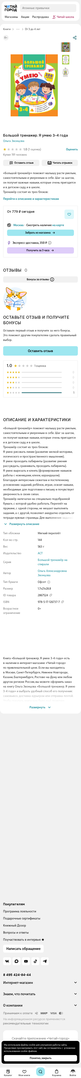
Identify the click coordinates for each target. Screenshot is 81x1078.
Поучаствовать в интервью (22, 939)
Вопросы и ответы (16, 932)
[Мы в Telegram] (45, 961)
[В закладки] (69, 214)
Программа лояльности (19, 911)
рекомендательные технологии (25, 1023)
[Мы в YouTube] (26, 961)
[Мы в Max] (16, 961)
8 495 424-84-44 (17, 975)
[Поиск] (40, 1071)
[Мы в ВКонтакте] (7, 961)
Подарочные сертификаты (21, 918)
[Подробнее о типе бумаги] (49, 582)
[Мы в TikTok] (35, 961)
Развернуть (37, 707)
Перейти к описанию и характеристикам (31, 199)
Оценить (72, 149)
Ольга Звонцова (13, 141)
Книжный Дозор (14, 925)
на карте (58, 225)
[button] (40, 984)
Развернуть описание (24, 524)
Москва (18, 225)
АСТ (40, 553)
